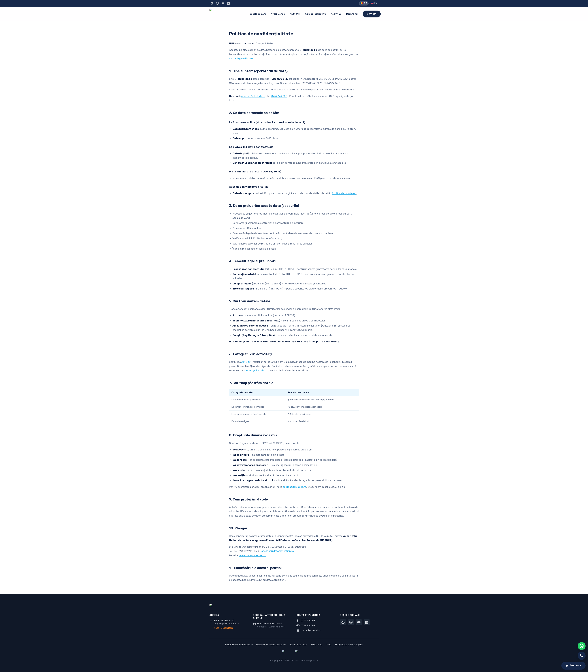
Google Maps (227, 628)
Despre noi (352, 14)
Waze (216, 628)
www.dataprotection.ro (252, 555)
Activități (336, 14)
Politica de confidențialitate (239, 644)
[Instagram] (217, 3)
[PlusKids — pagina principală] (227, 14)
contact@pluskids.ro (241, 58)
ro (365, 3)
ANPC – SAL (316, 644)
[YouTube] (223, 3)
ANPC (328, 644)
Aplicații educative (315, 14)
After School (278, 14)
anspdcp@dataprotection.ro (277, 551)
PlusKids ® (291, 660)
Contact (371, 14)
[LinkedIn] (228, 3)
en (375, 3)
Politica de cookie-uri (344, 193)
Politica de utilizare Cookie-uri (271, 644)
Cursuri (295, 14)
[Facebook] (211, 3)
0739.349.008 (279, 96)
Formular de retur (298, 644)
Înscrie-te (575, 665)
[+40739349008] (582, 656)
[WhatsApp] (582, 646)
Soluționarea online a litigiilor (349, 644)
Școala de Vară (258, 14)
